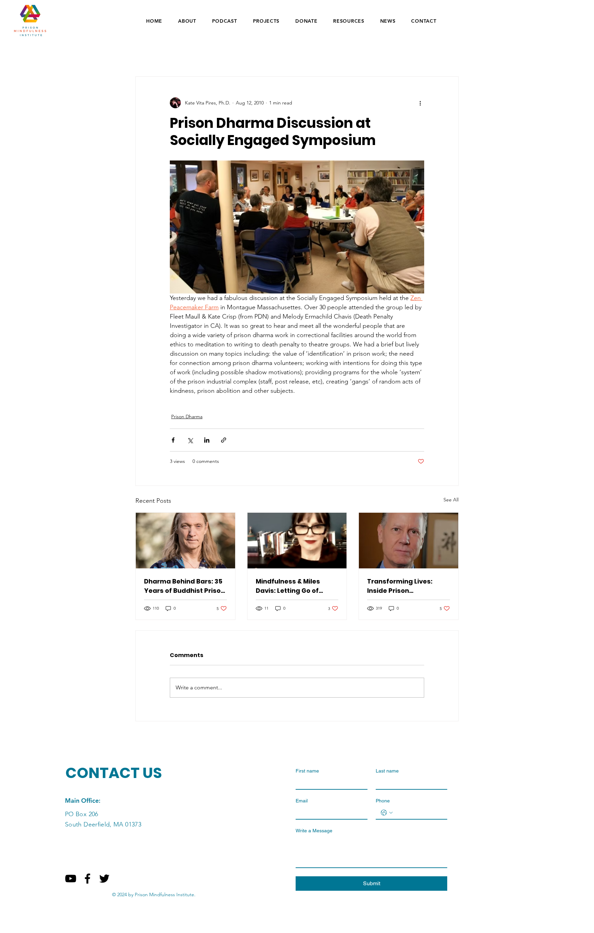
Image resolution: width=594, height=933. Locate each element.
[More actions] (420, 103)
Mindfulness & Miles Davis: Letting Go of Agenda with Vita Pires (293, 586)
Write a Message (314, 830)
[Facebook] (87, 878)
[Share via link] (223, 440)
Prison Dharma (186, 416)
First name (307, 771)
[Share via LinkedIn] (207, 440)
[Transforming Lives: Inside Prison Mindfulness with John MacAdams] (408, 540)
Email (302, 800)
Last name (387, 771)
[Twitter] (104, 878)
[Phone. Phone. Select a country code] (387, 813)
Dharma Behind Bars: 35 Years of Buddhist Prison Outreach (184, 586)
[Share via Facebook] (173, 440)
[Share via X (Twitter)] (190, 440)
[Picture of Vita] (297, 540)
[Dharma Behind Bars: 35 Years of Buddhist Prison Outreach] (185, 540)
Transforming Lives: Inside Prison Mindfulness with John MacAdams (403, 586)
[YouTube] (70, 878)
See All (451, 500)
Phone (383, 800)
